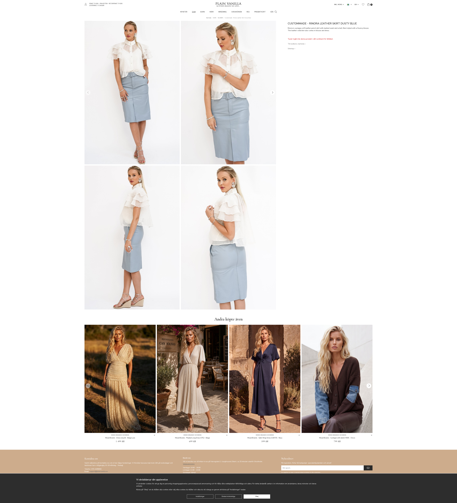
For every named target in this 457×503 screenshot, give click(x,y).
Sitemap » (291, 48)
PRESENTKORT (260, 12)
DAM (194, 12)
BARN (202, 12)
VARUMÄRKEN (236, 12)
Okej (256, 496)
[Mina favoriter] (363, 4)
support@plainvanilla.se (98, 471)
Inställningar (200, 496)
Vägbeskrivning (188, 464)
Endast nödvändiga (228, 496)
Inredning (222, 12)
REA (248, 12)
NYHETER (183, 12)
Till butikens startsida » (296, 44)
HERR (211, 12)
